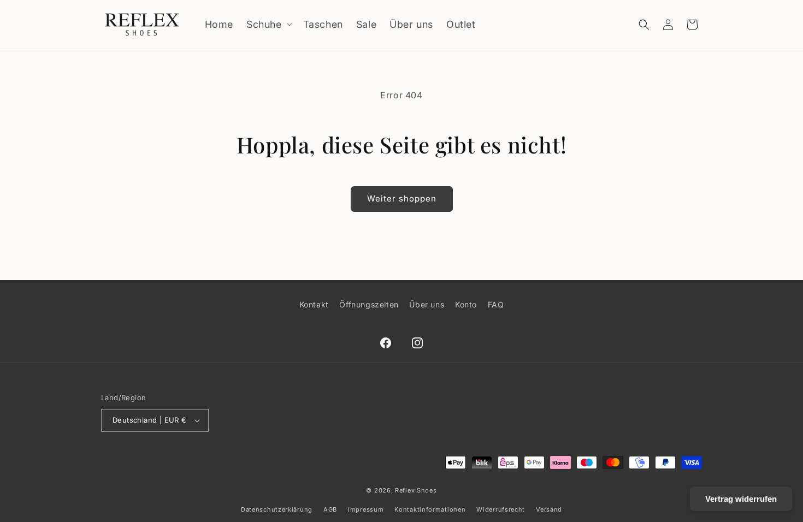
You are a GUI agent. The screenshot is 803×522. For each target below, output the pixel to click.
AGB (330, 509)
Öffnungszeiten (368, 304)
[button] (268, 24)
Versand (549, 509)
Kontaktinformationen (429, 509)
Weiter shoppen (401, 198)
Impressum (365, 509)
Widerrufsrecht (500, 509)
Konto (466, 304)
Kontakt (314, 304)
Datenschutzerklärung (276, 509)
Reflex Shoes (415, 490)
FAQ (496, 304)
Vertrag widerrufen (741, 498)
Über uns (426, 304)
